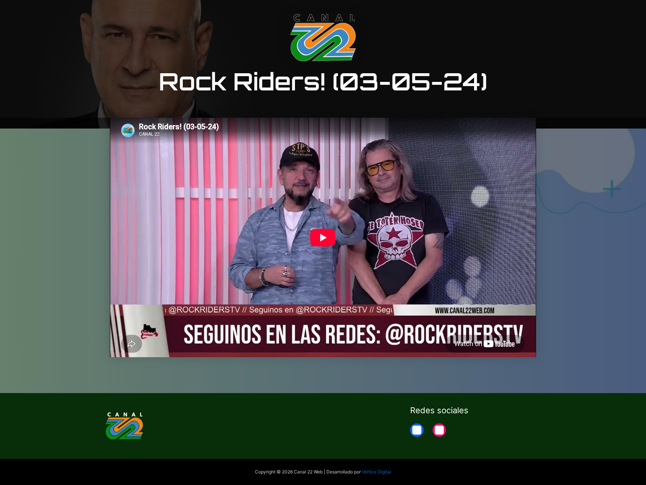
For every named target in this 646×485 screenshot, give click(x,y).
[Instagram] (439, 430)
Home (533, 12)
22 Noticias (496, 12)
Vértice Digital (376, 472)
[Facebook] (417, 430)
